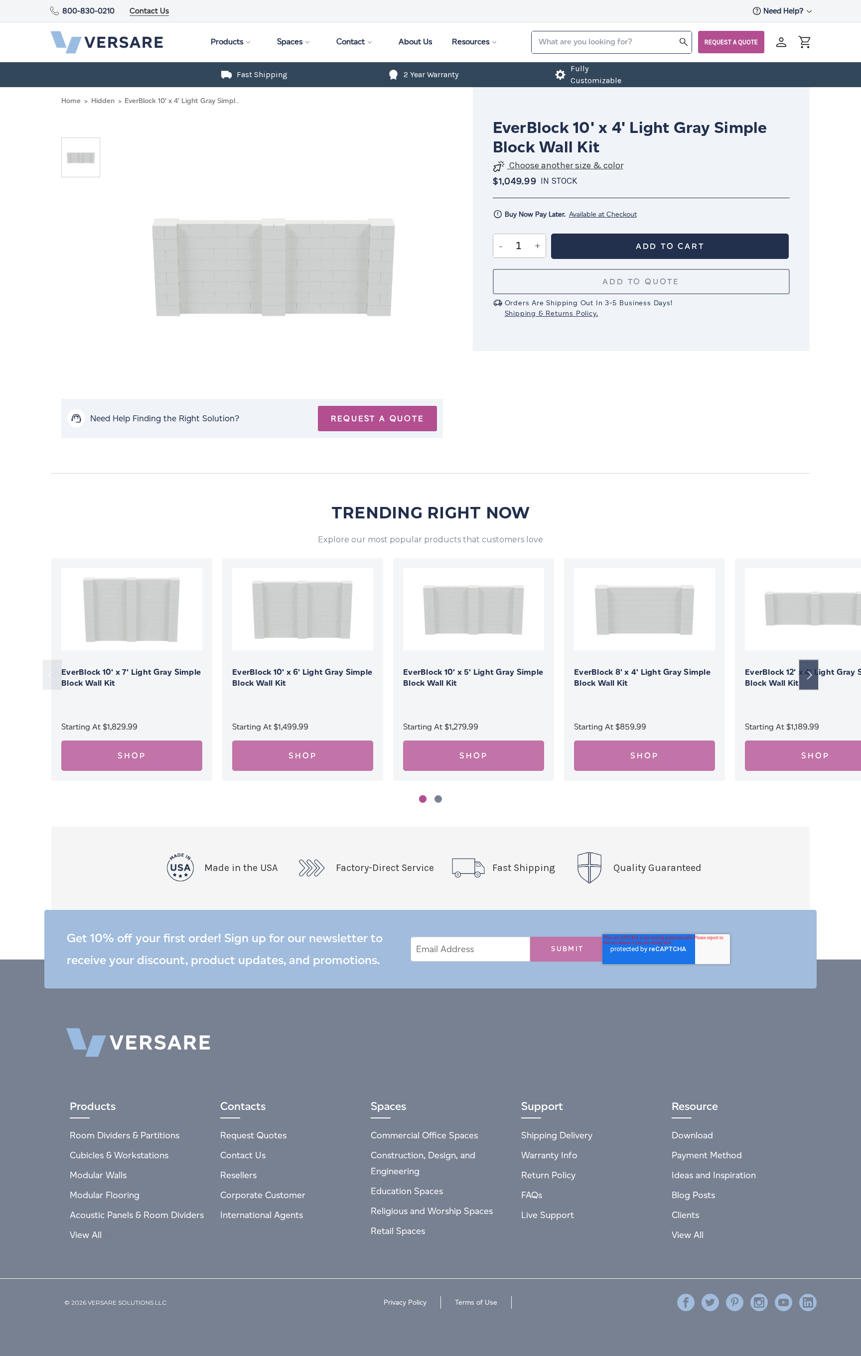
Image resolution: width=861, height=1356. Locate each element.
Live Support (547, 1215)
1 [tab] (423, 799)
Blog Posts (693, 1195)
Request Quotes (253, 1135)
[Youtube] (783, 1302)
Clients (685, 1215)
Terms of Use (476, 1302)
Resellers (238, 1175)
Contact (350, 41)
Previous (52, 675)
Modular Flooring (105, 1195)
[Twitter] (710, 1302)
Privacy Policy (405, 1302)
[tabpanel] (131, 669)
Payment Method (707, 1155)
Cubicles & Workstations (119, 1155)
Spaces (289, 41)
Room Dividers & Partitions (124, 1135)
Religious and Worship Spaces (432, 1211)
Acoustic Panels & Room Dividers (137, 1215)
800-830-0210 (88, 10)
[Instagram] (759, 1302)
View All (87, 1235)
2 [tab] (438, 799)
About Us (415, 41)
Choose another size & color (565, 165)
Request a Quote (731, 42)
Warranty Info (549, 1155)
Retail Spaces (398, 1231)
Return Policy (548, 1175)
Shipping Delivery (556, 1135)
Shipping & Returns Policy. (551, 313)
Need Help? (784, 10)
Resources (470, 41)
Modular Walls (98, 1175)
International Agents (261, 1215)
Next (809, 675)
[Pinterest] (734, 1302)
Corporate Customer (262, 1195)
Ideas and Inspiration (714, 1175)
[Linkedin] (808, 1302)
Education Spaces (407, 1191)
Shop (131, 755)
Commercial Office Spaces (424, 1135)
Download (692, 1135)
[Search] (684, 41)
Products (227, 41)
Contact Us (149, 10)
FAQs (531, 1195)
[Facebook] (686, 1302)
